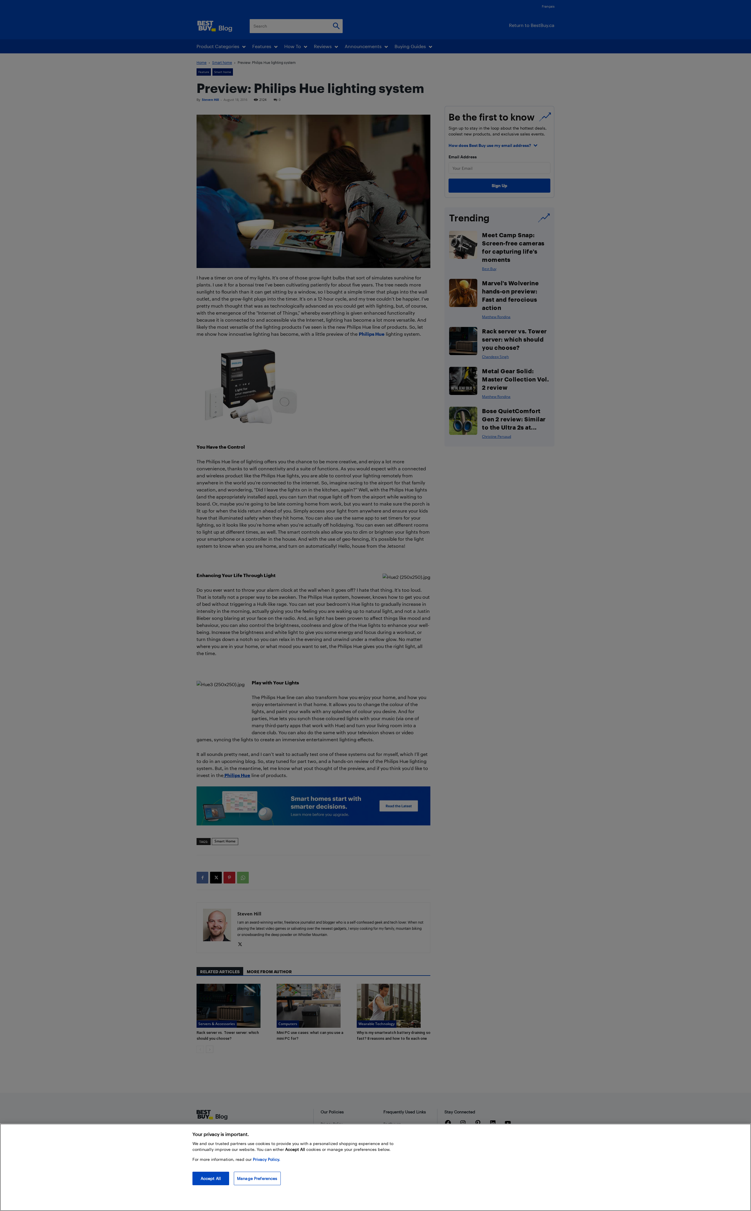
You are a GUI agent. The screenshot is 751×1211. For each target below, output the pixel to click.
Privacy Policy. (266, 1159)
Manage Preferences (257, 1178)
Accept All (211, 1178)
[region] (375, 1167)
